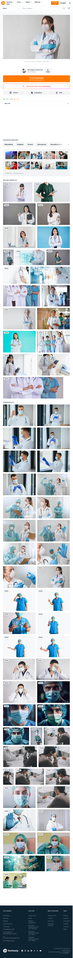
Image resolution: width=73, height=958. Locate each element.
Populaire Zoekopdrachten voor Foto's (33, 931)
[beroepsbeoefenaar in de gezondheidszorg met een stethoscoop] (30, 256)
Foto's (19, 2)
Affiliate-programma (32, 921)
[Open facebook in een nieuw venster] (22, 949)
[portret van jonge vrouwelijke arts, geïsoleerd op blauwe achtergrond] (53, 236)
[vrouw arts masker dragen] (53, 576)
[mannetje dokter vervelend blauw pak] (19, 599)
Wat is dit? (16, 99)
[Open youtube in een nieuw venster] (40, 949)
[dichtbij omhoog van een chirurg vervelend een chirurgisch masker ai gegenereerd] (53, 691)
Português (65, 920)
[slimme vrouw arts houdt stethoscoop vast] (53, 213)
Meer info (7, 102)
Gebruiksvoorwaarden (53, 951)
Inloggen (63, 3)
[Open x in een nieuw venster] (37, 949)
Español (64, 917)
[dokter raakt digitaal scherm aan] (19, 213)
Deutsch (64, 923)
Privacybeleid (65, 951)
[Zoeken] (64, 8)
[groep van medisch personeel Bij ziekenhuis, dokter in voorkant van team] (55, 294)
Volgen (48, 72)
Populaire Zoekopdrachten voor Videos (33, 937)
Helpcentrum (52, 915)
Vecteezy (6, 917)
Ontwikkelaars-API (9, 928)
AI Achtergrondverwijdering (11, 936)
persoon (30, 143)
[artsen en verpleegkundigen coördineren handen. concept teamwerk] (21, 294)
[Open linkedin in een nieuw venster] (28, 949)
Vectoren (9, 2)
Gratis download (36, 79)
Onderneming (7, 923)
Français (64, 925)
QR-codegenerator (9, 940)
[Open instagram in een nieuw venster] (25, 949)
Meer (8, 4)
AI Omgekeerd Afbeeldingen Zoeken (10, 932)
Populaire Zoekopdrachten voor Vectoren (33, 926)
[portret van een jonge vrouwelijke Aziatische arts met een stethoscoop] (19, 341)
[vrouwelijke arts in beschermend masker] (8, 256)
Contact (50, 917)
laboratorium (41, 143)
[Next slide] (65, 143)
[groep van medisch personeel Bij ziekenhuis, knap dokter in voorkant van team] (53, 341)
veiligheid (20, 143)
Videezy (5, 920)
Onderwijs (6, 925)
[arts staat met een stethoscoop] (52, 191)
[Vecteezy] (3, 3)
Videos (28, 2)
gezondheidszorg (56, 143)
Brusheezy (6, 915)
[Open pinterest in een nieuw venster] (31, 949)
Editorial (37, 2)
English (64, 915)
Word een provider (51, 923)
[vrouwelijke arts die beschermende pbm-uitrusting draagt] (19, 317)
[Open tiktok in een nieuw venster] (34, 949)
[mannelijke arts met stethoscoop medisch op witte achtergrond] (16, 274)
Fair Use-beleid (63, 952)
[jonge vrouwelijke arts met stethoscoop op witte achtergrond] (18, 191)
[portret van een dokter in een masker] (19, 414)
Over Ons (51, 920)
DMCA (30, 917)
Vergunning (32, 915)
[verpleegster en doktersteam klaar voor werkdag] (53, 317)
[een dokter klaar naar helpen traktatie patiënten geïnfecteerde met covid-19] (19, 819)
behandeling (9, 143)
